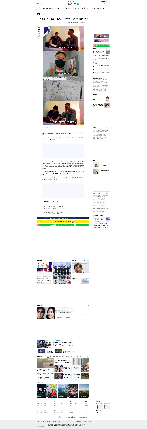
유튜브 (100, 405)
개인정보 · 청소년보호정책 (78, 421)
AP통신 (86, 403)
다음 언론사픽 (108, 403)
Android (86, 410)
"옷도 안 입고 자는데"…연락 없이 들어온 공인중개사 (64, 317)
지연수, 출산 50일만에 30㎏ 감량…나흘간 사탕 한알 (64, 315)
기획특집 (60, 407)
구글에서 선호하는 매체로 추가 (74, 22)
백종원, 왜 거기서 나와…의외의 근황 (61, 310)
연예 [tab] (106, 48)
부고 (57, 412)
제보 (104, 8)
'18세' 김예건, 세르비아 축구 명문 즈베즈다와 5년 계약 (48, 11)
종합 (48, 356)
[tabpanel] (80, 269)
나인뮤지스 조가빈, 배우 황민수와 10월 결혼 (63, 312)
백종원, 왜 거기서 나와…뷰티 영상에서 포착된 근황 (44, 369)
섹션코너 (55, 410)
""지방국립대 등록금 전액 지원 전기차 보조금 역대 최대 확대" (63, 343)
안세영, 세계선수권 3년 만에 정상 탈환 (43, 276)
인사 (54, 412)
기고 (59, 405)
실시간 (43, 8)
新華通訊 (86, 405)
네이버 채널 (100, 403)
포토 (90, 8)
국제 (50, 8)
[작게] (86, 22)
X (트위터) (100, 408)
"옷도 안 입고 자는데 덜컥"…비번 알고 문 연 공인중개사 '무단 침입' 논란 (62, 361)
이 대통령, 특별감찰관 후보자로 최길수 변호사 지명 (80, 274)
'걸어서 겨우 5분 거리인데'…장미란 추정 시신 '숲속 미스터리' (76, 376)
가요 (57, 14)
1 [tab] (84, 260)
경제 (52, 8)
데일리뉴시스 (61, 410)
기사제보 (67, 421)
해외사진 (76, 403)
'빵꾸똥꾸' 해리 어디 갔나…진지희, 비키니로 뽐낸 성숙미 (45, 374)
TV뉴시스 (94, 8)
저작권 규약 (58, 421)
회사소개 (38, 421)
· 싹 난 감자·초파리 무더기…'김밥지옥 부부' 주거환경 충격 (101, 223)
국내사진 (70, 403)
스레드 (100, 410)
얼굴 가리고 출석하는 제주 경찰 (42, 278)
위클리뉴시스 (108, 3)
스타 (73, 14)
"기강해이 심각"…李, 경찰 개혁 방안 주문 (49, 352)
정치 (47, 8)
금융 (55, 8)
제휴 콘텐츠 (99, 8)
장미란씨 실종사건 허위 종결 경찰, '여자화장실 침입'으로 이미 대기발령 (45, 377)
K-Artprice (98, 3)
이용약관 (71, 421)
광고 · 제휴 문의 (43, 421)
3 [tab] (87, 260)
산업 (58, 8)
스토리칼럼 (60, 403)
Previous (37, 351)
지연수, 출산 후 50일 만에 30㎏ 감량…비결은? (76, 369)
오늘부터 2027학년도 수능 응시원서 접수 (44, 280)
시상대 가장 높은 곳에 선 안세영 (42, 274)
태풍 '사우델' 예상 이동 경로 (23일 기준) (76, 280)
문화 (75, 8)
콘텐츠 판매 (54, 421)
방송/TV (49, 14)
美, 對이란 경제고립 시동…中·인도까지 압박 (66, 352)
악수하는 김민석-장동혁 (41, 282)
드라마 (60, 14)
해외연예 (68, 14)
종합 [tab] (109, 48)
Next (73, 351)
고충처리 (63, 421)
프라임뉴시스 (103, 3)
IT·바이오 (62, 8)
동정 (61, 412)
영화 (53, 14)
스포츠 (78, 8)
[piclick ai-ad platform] (49, 26)
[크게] (88, 22)
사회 (66, 8)
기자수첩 (95, 95)
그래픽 (70, 405)
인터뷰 (55, 407)
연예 (82, 8)
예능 (64, 14)
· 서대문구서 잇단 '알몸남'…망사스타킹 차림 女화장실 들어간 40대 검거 (101, 221)
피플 (94, 160)
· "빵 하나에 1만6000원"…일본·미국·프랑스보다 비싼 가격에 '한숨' (101, 227)
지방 (72, 8)
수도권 (69, 8)
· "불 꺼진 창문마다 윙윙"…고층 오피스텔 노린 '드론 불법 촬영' (101, 225)
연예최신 (44, 14)
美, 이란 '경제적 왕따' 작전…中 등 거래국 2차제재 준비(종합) (67, 376)
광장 (87, 8)
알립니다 (91, 421)
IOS (85, 412)
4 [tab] (88, 260)
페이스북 (108, 405)
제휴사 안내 (49, 421)
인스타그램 (107, 408)
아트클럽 (55, 405)
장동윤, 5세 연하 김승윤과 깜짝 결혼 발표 (62, 308)
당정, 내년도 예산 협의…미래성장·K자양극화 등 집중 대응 (63, 346)
